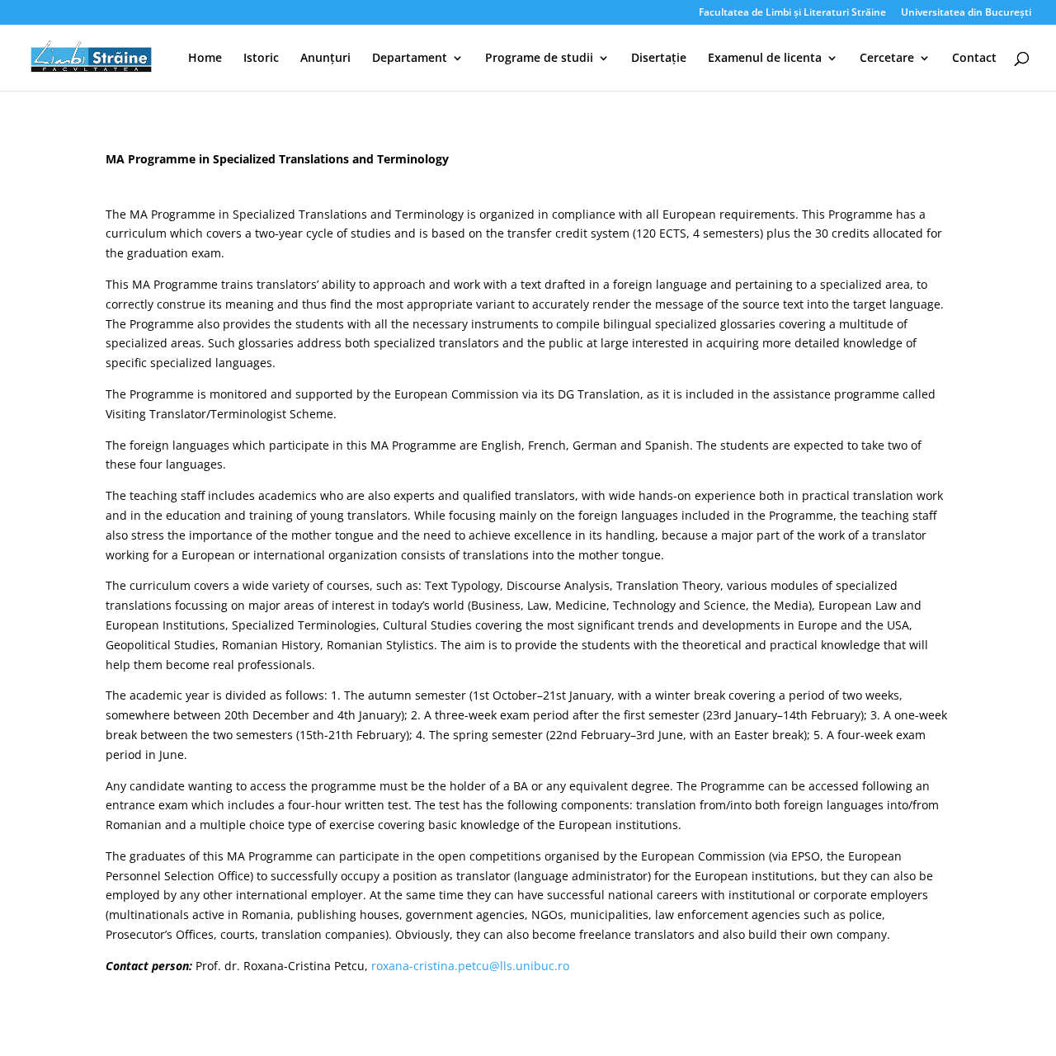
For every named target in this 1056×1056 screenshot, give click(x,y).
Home (205, 58)
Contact (974, 58)
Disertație (658, 58)
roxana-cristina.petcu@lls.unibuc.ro (470, 966)
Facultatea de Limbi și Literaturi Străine (792, 13)
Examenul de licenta (765, 58)
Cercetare (887, 58)
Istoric (261, 58)
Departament (409, 58)
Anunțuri (325, 58)
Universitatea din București (966, 13)
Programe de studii (539, 58)
